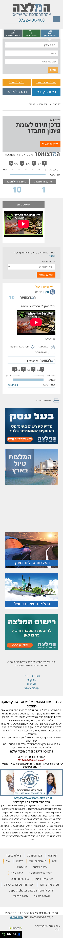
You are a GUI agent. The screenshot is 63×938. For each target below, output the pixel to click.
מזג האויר (22, 867)
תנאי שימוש (16, 917)
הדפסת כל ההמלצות (44, 400)
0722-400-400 (31, 20)
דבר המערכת (34, 855)
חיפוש (53, 69)
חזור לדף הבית (32, 676)
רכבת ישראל (40, 867)
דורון (47, 291)
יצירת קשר (17, 873)
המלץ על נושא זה (50, 144)
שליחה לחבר (43, 346)
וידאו (54, 861)
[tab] (50, 33)
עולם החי (43, 104)
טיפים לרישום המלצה (40, 873)
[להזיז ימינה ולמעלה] (4, 933)
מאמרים (31, 684)
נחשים (32, 104)
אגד (8, 861)
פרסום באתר (32, 688)
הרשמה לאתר (16, 82)
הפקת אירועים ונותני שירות (19, 884)
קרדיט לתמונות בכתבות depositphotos (31, 890)
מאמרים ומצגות (37, 861)
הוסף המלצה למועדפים (19, 346)
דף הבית (56, 104)
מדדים (19, 861)
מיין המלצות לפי (48, 261)
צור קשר (31, 680)
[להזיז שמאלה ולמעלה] (3, 933)
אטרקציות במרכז (20, 879)
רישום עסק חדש (46, 92)
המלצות (52, 255)
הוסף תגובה (13, 384)
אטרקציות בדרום (49, 884)
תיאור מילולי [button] (42, 286)
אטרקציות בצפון (44, 879)
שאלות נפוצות (14, 855)
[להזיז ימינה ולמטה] (4, 935)
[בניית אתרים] (16, 926)
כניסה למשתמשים (46, 82)
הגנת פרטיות (20, 896)
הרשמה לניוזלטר (17, 92)
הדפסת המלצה (41, 352)
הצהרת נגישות (42, 896)
